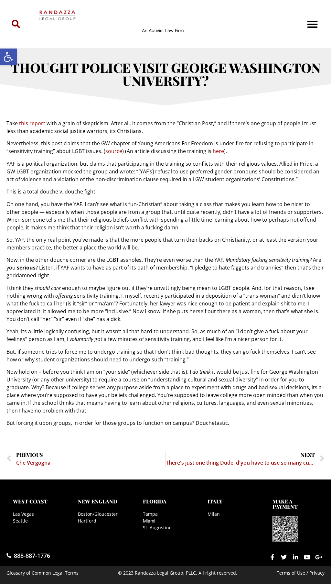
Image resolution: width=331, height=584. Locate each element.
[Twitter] (284, 557)
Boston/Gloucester (98, 514)
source (113, 151)
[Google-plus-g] (319, 557)
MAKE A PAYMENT (285, 504)
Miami (149, 520)
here (218, 151)
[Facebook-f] (272, 557)
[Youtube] (307, 557)
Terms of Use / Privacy (301, 573)
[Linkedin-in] (295, 557)
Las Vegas (23, 514)
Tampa (150, 514)
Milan (214, 514)
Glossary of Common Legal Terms (42, 573)
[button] (8, 57)
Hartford (87, 521)
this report (33, 123)
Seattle (20, 521)
